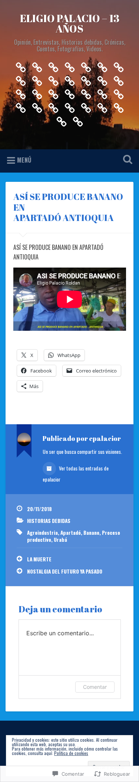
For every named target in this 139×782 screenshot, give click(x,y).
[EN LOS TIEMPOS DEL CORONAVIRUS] (119, 92)
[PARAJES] (53, 79)
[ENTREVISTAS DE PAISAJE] (21, 106)
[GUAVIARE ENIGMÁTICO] (102, 79)
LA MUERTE (39, 559)
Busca (126, 160)
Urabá (60, 539)
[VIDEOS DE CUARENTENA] (37, 79)
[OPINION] (21, 65)
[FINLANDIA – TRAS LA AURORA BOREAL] (53, 92)
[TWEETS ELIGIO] (102, 106)
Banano (91, 532)
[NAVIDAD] (102, 65)
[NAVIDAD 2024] (70, 79)
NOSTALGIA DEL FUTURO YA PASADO (64, 571)
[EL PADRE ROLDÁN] (102, 92)
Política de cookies (71, 753)
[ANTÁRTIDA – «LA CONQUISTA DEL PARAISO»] (119, 79)
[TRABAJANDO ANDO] (86, 92)
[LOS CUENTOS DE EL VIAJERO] (53, 65)
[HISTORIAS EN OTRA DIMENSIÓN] (37, 65)
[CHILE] (37, 92)
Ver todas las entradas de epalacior (76, 473)
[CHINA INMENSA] (61, 119)
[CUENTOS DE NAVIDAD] (119, 65)
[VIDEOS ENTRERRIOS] (21, 79)
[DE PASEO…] (86, 65)
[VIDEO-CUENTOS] (70, 65)
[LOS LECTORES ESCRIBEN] (70, 106)
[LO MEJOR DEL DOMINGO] (86, 106)
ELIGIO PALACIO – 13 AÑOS (69, 23)
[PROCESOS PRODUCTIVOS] (37, 106)
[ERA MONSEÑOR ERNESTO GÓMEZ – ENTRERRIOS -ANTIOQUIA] (21, 92)
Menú (24, 160)
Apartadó (70, 532)
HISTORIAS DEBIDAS (48, 520)
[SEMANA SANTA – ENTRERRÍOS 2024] (86, 79)
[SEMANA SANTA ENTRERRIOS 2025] (119, 106)
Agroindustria (42, 532)
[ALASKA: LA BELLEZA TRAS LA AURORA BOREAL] (70, 92)
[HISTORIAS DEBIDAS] (53, 106)
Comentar (95, 687)
